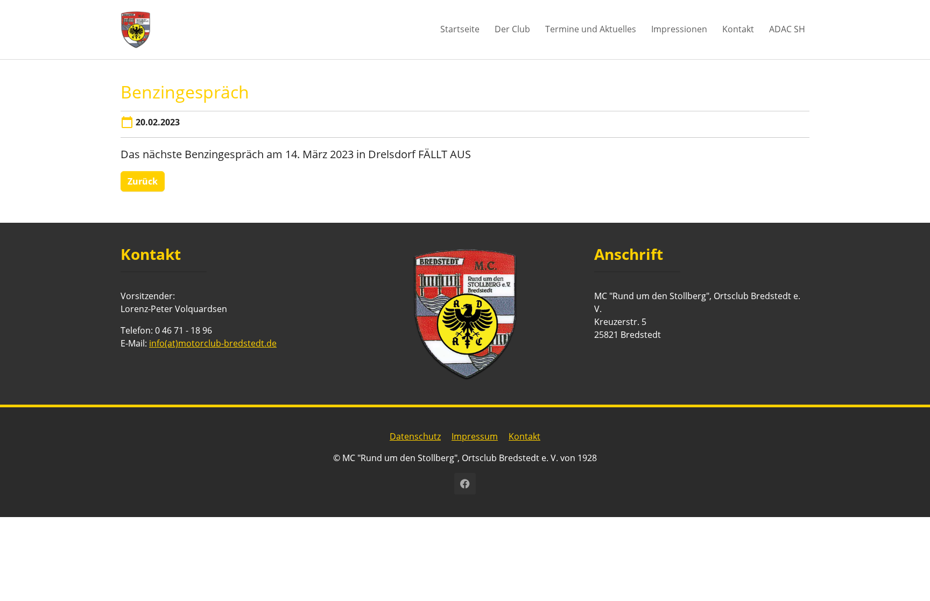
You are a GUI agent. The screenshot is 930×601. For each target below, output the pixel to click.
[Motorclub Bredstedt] (136, 29)
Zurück (143, 181)
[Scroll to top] (906, 577)
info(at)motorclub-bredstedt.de (213, 343)
